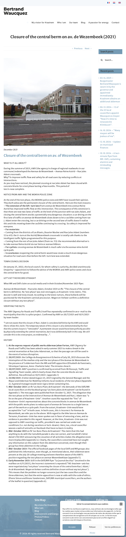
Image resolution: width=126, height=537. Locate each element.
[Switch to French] (108, 3)
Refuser (92, 527)
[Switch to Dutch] (114, 3)
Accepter (72, 527)
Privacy (92, 533)
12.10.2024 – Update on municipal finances (110, 145)
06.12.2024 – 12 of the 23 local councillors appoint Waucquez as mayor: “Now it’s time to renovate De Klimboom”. (110, 116)
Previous (78, 48)
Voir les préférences (113, 527)
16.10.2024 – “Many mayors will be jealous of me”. (110, 133)
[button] (121, 504)
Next (87, 48)
